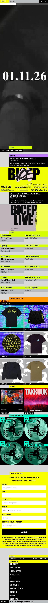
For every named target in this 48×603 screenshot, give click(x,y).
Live (12, 233)
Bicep (3, 602)
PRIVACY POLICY (17, 559)
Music (13, 386)
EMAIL (12, 595)
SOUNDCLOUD (16, 588)
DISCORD (14, 599)
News (12, 156)
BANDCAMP (15, 581)
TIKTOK (13, 592)
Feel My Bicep (16, 416)
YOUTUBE (14, 585)
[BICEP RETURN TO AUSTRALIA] (24, 179)
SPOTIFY (14, 564)
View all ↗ (5, 303)
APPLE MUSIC (16, 567)
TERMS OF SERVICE (37, 559)
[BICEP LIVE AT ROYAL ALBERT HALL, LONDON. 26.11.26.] (24, 217)
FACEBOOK (15, 574)
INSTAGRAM (15, 571)
